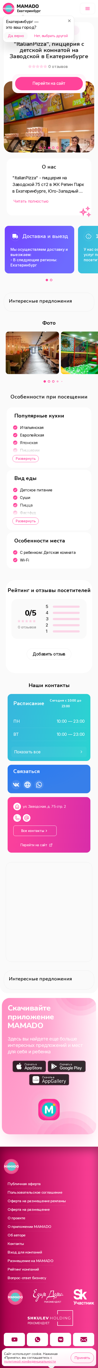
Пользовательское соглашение (35, 1192)
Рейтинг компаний (23, 1269)
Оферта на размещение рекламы (37, 1201)
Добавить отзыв (49, 654)
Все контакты (32, 831)
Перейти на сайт (49, 83)
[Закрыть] (69, 21)
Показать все (27, 752)
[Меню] (87, 8)
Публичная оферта (24, 1184)
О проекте (16, 1218)
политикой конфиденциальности (30, 1361)
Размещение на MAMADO (31, 1261)
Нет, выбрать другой (51, 35)
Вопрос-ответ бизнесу (27, 1278)
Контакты (16, 1244)
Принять (82, 1357)
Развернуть (26, 458)
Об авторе (16, 1235)
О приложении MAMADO (29, 1227)
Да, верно (16, 35)
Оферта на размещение (29, 1209)
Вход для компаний (25, 1252)
